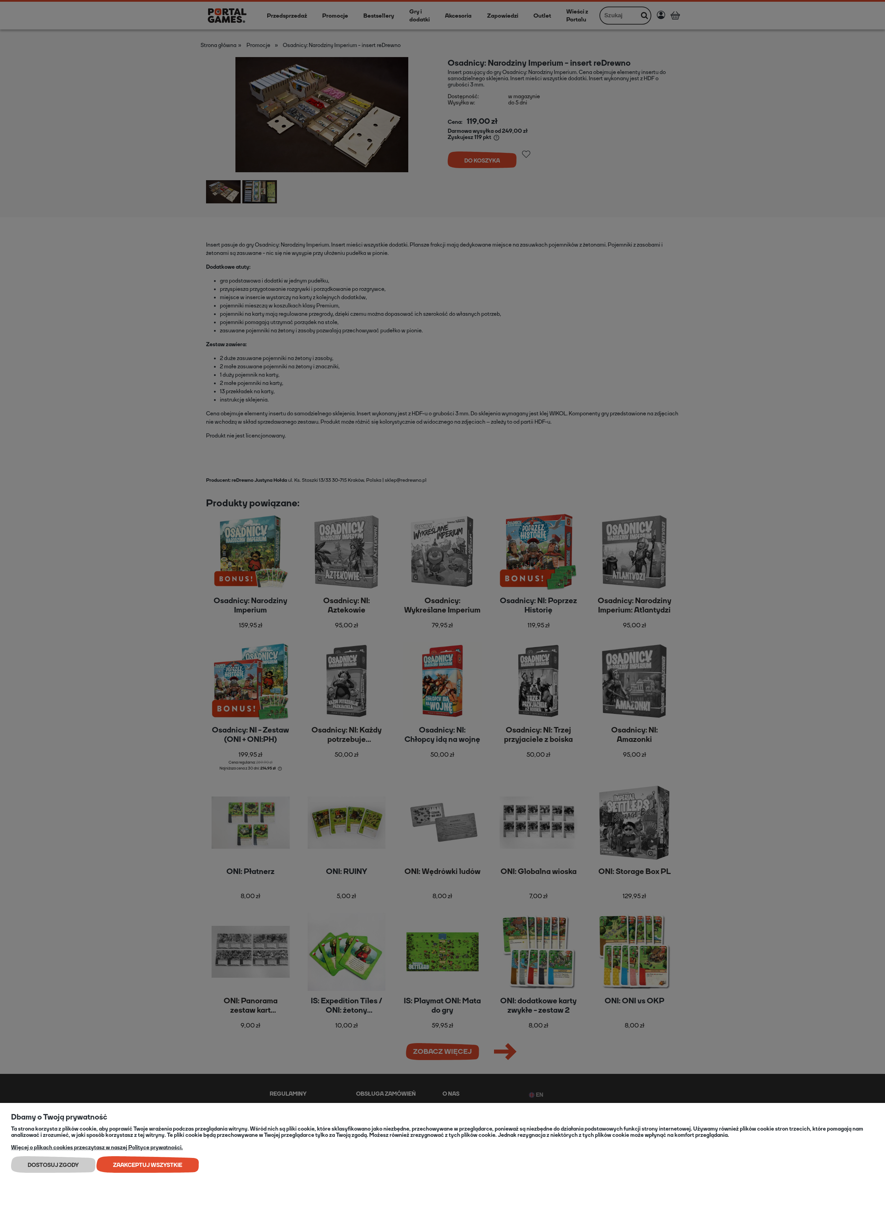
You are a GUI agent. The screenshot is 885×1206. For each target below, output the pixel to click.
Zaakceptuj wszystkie (147, 1165)
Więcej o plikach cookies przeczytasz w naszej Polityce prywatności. (97, 1147)
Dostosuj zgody (53, 1165)
